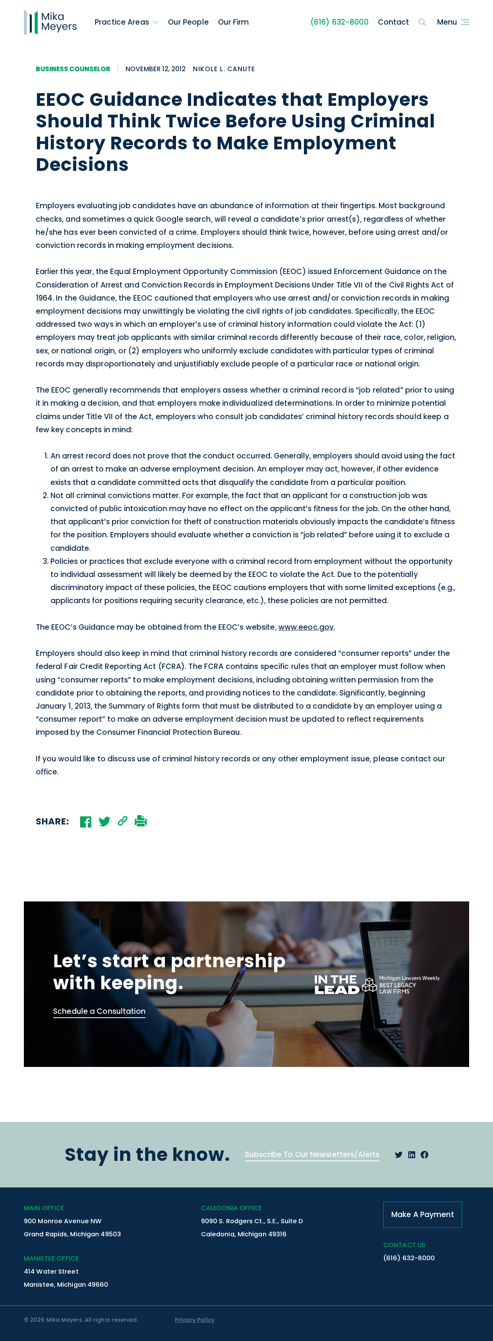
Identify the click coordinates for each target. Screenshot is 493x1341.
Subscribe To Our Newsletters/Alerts (312, 1154)
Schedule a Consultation (99, 1011)
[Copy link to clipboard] (122, 822)
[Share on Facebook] (85, 822)
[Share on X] (105, 821)
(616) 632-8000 (339, 22)
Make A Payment (422, 1214)
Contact (393, 22)
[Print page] (141, 821)
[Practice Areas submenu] (155, 22)
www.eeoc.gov (306, 627)
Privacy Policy (195, 1320)
